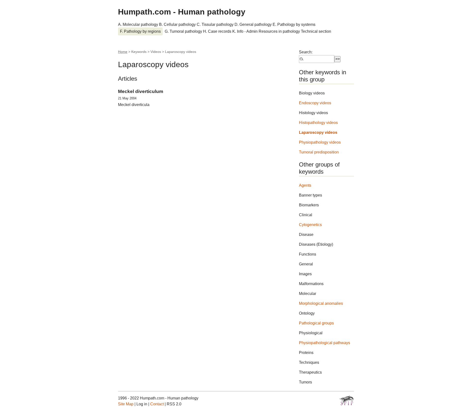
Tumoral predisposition (319, 152)
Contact (157, 404)
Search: (305, 52)
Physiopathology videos (320, 142)
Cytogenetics (310, 225)
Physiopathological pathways (324, 343)
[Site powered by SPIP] (346, 400)
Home (122, 52)
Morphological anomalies (321, 303)
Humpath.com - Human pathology (181, 11)
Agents (305, 185)
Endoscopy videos (315, 103)
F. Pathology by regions (140, 31)
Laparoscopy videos (318, 132)
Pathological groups (316, 323)
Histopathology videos (318, 123)
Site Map (125, 404)
